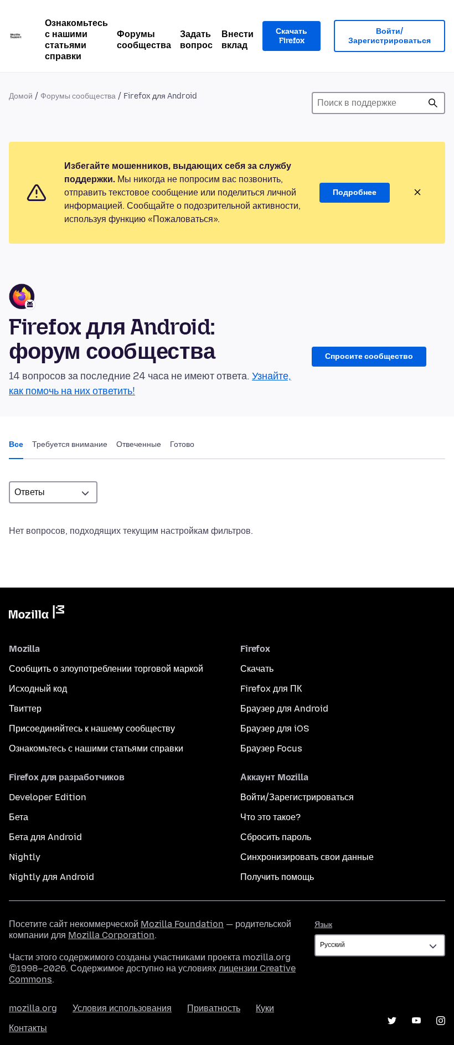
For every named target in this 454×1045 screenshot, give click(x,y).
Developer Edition (47, 797)
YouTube (416, 1020)
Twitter (392, 1020)
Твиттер (25, 708)
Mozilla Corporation (111, 935)
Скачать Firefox (291, 36)
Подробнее (354, 192)
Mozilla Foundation (182, 924)
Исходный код (38, 688)
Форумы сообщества (144, 39)
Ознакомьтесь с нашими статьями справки (76, 39)
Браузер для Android (284, 708)
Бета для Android (45, 837)
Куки (265, 1008)
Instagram (440, 1020)
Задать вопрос (196, 39)
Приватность (213, 1008)
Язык (323, 924)
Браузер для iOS (274, 728)
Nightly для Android (51, 877)
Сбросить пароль (275, 837)
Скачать (257, 668)
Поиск (433, 103)
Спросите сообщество (369, 356)
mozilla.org (33, 1008)
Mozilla (36, 614)
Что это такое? (270, 817)
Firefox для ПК (271, 688)
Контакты (28, 1028)
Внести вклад (237, 39)
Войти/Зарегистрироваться (389, 36)
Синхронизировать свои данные (307, 857)
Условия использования (122, 1008)
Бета (18, 817)
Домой (21, 96)
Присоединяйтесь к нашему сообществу (92, 728)
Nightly (24, 857)
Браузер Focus (271, 748)
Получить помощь (277, 877)
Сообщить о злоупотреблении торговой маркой (106, 668)
